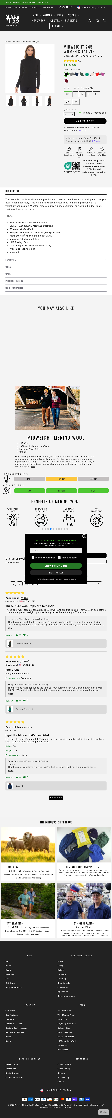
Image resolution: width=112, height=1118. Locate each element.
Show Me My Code (56, 565)
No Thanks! (56, 572)
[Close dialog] (84, 536)
